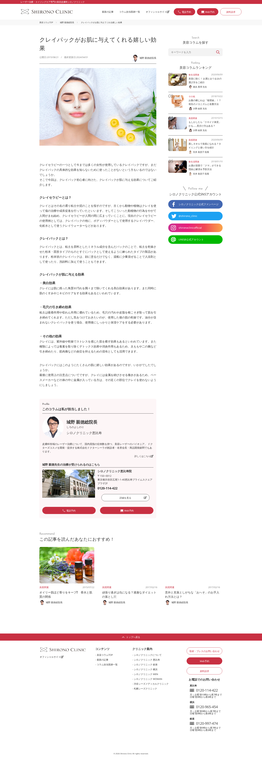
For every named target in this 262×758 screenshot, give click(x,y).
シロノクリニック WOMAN (148, 679)
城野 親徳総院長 (67, 22)
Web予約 (204, 661)
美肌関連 (44, 587)
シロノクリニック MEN (146, 674)
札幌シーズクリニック (145, 688)
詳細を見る (125, 497)
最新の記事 (108, 11)
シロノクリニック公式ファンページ (199, 204)
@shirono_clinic (188, 216)
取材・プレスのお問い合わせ (204, 651)
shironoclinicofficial (190, 227)
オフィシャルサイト (156, 11)
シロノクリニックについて (148, 654)
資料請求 (230, 12)
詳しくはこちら (142, 456)
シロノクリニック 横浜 (146, 669)
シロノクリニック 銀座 (146, 664)
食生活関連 (194, 74)
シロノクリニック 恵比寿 (147, 659)
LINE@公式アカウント (191, 239)
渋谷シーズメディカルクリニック (151, 683)
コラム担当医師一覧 (129, 11)
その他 (192, 96)
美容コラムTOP (46, 22)
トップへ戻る (133, 637)
